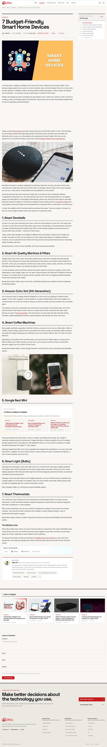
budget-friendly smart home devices (52, 139)
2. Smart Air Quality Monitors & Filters (92, 25)
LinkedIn (34, 576)
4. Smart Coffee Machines (89, 29)
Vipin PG (7, 33)
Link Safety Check (70, 726)
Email (4, 660)
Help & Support (47, 732)
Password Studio (69, 729)
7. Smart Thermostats (87, 35)
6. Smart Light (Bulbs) (88, 33)
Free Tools (61, 2)
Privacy (87, 744)
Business (90, 735)
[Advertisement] (37, 116)
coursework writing (61, 202)
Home (35, 2)
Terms (92, 744)
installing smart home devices (45, 538)
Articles (41, 2)
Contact (73, 2)
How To (90, 726)
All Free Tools (69, 723)
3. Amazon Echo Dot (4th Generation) (92, 27)
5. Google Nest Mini (87, 31)
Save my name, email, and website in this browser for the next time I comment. (22, 673)
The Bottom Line (87, 37)
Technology (91, 723)
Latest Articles (46, 723)
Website (26, 576)
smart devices (17, 131)
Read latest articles (86, 699)
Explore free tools (86, 704)
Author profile (16, 576)
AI (88, 732)
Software (90, 729)
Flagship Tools (51, 2)
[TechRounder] (7, 3)
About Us (45, 726)
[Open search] (99, 2)
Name (4, 653)
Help (67, 2)
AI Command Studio (70, 732)
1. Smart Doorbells (87, 22)
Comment (4, 638)
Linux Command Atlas (71, 735)
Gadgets (5, 17)
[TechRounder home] (7, 720)
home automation (22, 313)
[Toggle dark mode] (103, 2)
